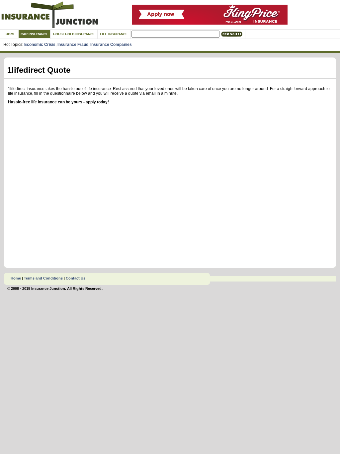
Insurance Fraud (72, 44)
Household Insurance (74, 34)
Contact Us (75, 278)
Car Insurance (34, 34)
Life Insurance (114, 34)
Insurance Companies (111, 44)
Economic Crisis (39, 44)
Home (11, 34)
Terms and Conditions (43, 278)
